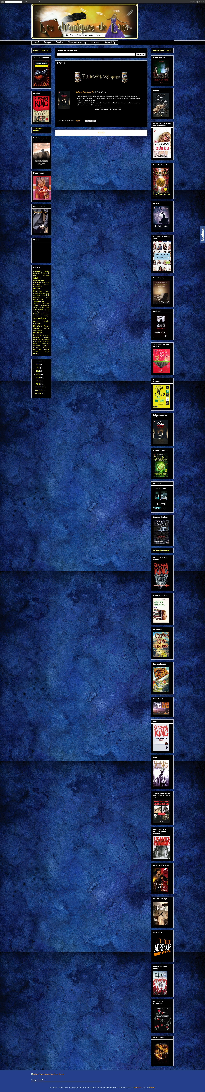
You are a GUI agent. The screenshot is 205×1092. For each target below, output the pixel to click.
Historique (36, 284)
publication (46, 341)
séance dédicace (41, 347)
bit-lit (35, 314)
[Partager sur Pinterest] (95, 121)
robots (35, 343)
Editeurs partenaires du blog (77, 42)
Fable (43, 282)
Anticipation (37, 271)
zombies (35, 351)
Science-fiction (38, 301)
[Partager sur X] (90, 121)
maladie (36, 337)
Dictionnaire (46, 275)
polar (35, 341)
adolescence (45, 306)
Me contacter (95, 42)
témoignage (37, 349)
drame (35, 316)
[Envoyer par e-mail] (86, 121)
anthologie (46, 310)
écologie (47, 351)
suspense (46, 345)
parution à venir (38, 339)
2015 (38, 368)
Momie (45, 293)
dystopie (46, 316)
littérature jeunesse (37, 334)
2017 (38, 365)
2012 (38, 377)
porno (40, 341)
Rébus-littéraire (38, 299)
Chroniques (47, 42)
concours (46, 314)
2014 (38, 371)
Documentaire (38, 280)
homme (47, 323)
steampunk (36, 345)
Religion (47, 297)
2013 (38, 374)
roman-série (45, 343)
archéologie (36, 312)
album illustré (38, 310)
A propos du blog (110, 42)
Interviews (59, 42)
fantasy (35, 321)
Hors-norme (37, 286)
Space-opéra (45, 303)
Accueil (36, 42)
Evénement (37, 282)
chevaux (39, 314)
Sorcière (36, 303)
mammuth (137, 1087)
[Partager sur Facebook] (93, 121)
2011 (38, 381)
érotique (36, 353)
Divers (37, 277)
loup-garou (46, 335)
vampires (46, 349)
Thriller (36, 305)
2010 (38, 384)
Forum (47, 282)
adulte (35, 308)
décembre (39, 387)
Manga (41, 293)
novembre (39, 390)
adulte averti (44, 308)
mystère (46, 337)
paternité (46, 339)
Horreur (46, 284)
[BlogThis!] (88, 121)
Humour (36, 288)
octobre (38, 393)
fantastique (39, 318)
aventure (46, 312)
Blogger (151, 1087)
